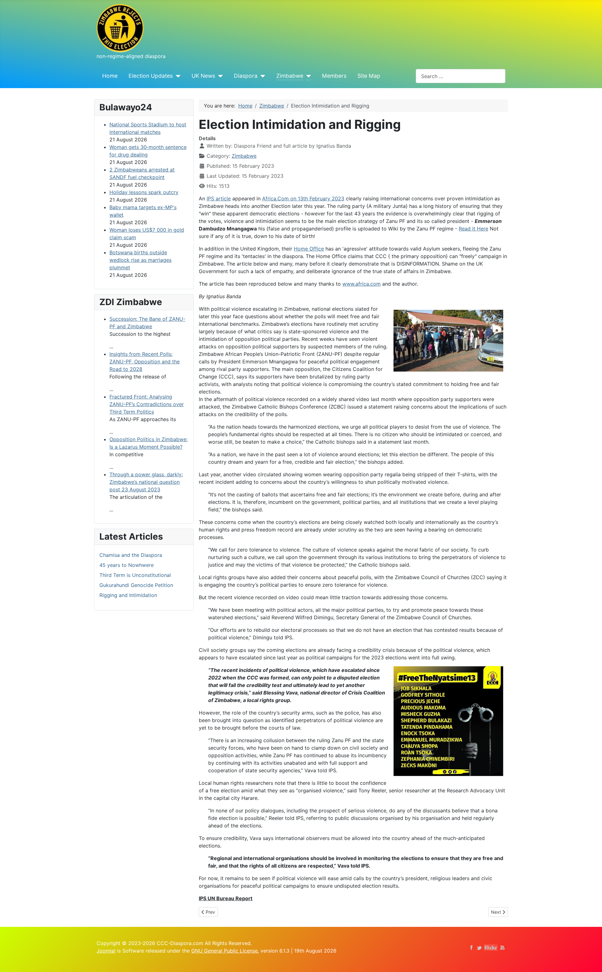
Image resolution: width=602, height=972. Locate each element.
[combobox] (460, 76)
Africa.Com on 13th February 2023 (303, 198)
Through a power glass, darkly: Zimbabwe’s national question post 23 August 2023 (146, 482)
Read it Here (473, 228)
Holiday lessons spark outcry (143, 192)
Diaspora (245, 75)
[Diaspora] (261, 76)
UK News (203, 75)
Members (334, 75)
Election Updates (151, 75)
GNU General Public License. (225, 951)
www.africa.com (361, 284)
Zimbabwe (289, 75)
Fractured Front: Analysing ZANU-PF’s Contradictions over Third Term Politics (146, 404)
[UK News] (219, 76)
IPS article (219, 198)
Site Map (368, 75)
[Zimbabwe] (307, 76)
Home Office (309, 249)
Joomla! (106, 951)
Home (110, 75)
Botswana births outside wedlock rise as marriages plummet (140, 260)
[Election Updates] (177, 76)
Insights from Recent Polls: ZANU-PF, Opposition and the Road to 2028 (144, 361)
